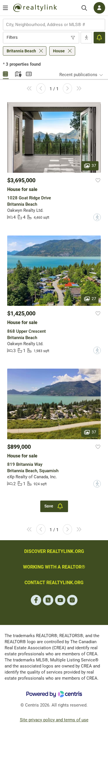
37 (94, 165)
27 (94, 298)
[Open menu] (5, 8)
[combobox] (54, 24)
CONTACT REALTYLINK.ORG (54, 582)
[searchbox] (50, 24)
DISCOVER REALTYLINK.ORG (54, 551)
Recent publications (78, 74)
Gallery (6, 73)
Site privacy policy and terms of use (54, 719)
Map (17, 73)
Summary (29, 73)
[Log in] (99, 8)
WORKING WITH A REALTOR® (54, 567)
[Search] (84, 8)
